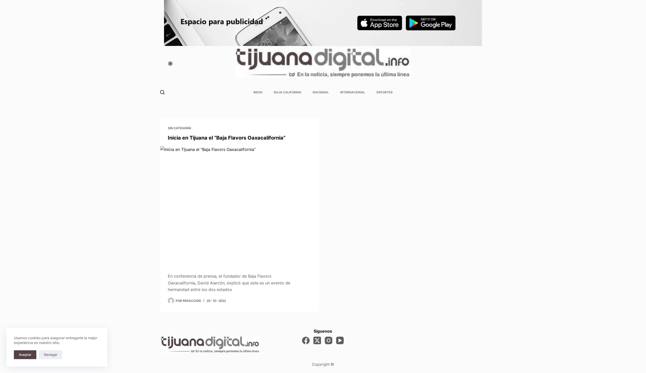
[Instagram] (328, 340)
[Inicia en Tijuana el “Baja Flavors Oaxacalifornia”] (239, 205)
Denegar (50, 355)
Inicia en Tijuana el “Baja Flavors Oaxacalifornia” (226, 138)
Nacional (321, 92)
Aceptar (25, 355)
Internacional (352, 92)
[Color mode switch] (170, 63)
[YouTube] (340, 340)
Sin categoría (179, 128)
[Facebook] (306, 340)
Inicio (257, 92)
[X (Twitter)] (317, 340)
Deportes (384, 92)
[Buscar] (162, 92)
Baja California (287, 92)
